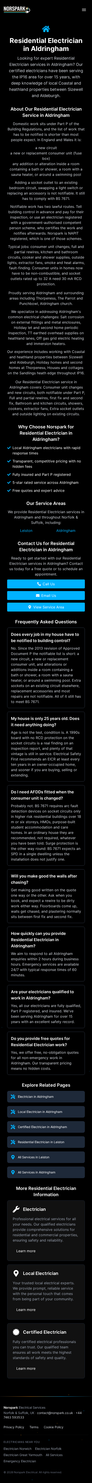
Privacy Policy (14, 1427)
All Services (54, 1455)
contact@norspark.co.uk (55, 1413)
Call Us (49, 584)
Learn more (26, 1251)
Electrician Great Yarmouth (23, 1455)
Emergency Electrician (20, 1461)
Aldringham (65, 530)
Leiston (26, 530)
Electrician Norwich (17, 1449)
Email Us (48, 595)
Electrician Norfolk (48, 1449)
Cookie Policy (53, 1427)
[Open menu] (83, 9)
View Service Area (48, 607)
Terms (33, 1427)
